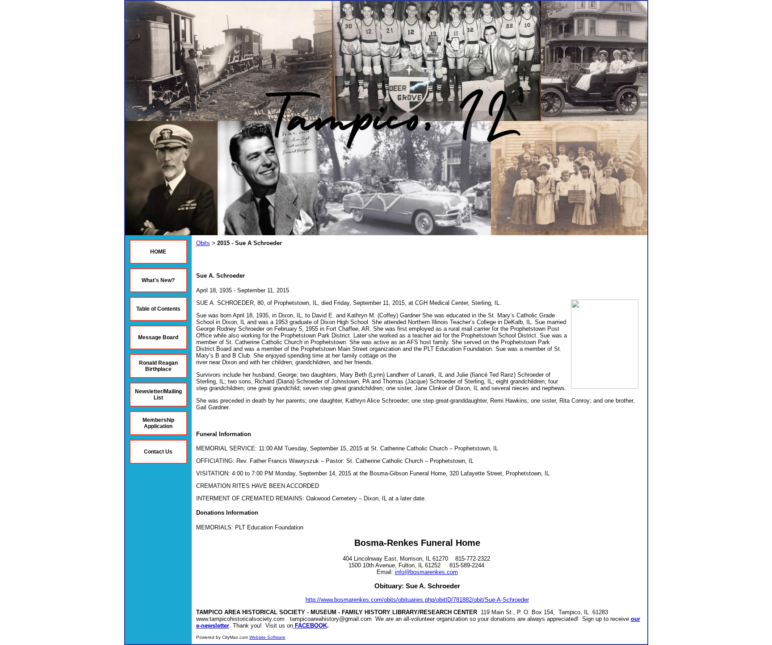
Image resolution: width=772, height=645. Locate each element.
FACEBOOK (311, 625)
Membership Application (158, 423)
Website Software (267, 637)
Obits (203, 243)
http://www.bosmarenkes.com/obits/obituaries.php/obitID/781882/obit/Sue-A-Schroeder (417, 599)
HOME (158, 252)
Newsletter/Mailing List (158, 394)
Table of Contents (158, 309)
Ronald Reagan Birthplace (158, 366)
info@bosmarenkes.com (426, 572)
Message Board (158, 337)
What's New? (158, 280)
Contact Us (158, 452)
